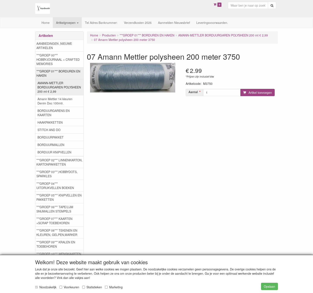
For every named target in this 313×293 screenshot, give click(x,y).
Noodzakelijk (47, 287)
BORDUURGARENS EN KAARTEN (53, 112)
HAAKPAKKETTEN (50, 122)
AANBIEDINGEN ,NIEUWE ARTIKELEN (54, 45)
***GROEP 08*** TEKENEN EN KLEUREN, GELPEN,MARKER (56, 232)
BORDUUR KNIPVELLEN (54, 152)
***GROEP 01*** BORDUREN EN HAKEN (58, 73)
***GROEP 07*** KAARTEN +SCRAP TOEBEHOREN (54, 221)
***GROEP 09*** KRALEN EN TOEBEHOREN (55, 244)
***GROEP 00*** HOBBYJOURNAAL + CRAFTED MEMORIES (58, 59)
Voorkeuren (71, 287)
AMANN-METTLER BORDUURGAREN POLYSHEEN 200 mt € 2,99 (59, 87)
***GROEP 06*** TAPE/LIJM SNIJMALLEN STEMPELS (54, 209)
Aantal (193, 91)
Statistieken (94, 287)
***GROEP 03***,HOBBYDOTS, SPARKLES (57, 174)
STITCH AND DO (48, 130)
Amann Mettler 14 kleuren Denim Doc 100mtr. (54, 101)
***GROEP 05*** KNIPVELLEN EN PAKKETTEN (59, 197)
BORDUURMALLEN (50, 145)
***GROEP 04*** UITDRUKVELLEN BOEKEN (55, 185)
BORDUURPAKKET (50, 137)
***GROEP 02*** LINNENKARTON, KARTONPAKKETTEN (59, 162)
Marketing (116, 287)
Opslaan (269, 286)
